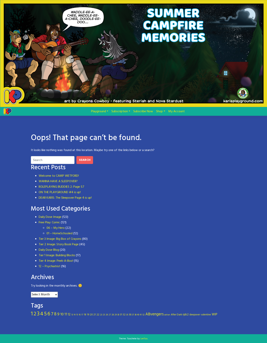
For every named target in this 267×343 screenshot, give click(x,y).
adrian (167, 315)
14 (74, 315)
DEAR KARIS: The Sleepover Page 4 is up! (65, 197)
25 (104, 315)
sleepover (194, 315)
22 (98, 315)
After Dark (176, 315)
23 (101, 315)
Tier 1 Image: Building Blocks (57, 255)
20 (91, 315)
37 (133, 315)
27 (110, 315)
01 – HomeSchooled (60, 233)
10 (62, 314)
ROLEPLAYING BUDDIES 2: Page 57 (61, 186)
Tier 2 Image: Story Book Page (59, 244)
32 (124, 315)
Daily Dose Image (50, 217)
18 (85, 315)
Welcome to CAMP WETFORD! (59, 175)
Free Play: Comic (49, 222)
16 (80, 315)
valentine (206, 315)
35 (127, 315)
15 (77, 315)
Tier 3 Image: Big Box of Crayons (60, 239)
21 (94, 315)
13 (72, 315)
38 (135, 315)
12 (69, 314)
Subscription (119, 111)
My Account (176, 111)
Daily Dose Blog (49, 249)
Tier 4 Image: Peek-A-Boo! (56, 260)
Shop (159, 111)
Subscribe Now (143, 111)
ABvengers (154, 314)
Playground (98, 111)
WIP (214, 314)
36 (130, 315)
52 (143, 315)
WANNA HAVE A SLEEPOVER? (58, 181)
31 (121, 315)
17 (82, 315)
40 (138, 315)
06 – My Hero (56, 228)
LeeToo (144, 339)
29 (116, 315)
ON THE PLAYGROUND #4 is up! (60, 192)
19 (88, 315)
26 (107, 315)
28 (113, 315)
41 (141, 315)
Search (84, 160)
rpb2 (186, 314)
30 (118, 315)
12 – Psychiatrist (49, 266)
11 (65, 314)
